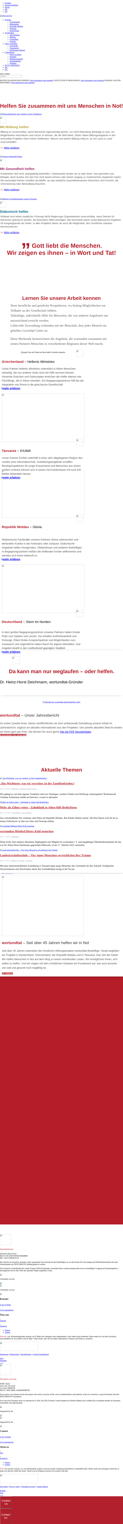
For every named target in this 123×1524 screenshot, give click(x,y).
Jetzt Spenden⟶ (3, 1360)
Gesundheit (14, 39)
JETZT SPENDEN (12, 65)
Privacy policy (14, 1487)
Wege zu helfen (15, 55)
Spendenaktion (15, 61)
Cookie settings (42, 1487)
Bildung (13, 37)
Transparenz (14, 48)
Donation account (28, 1487)
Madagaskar (14, 24)
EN (6, 12)
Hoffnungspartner (16, 59)
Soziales (13, 42)
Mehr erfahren (11, 147)
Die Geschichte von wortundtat (13, 735)
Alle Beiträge (15, 35)
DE (6, 9)
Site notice (4, 1487)
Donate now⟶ (3, 1493)
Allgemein (15, 789)
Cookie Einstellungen (41, 1354)
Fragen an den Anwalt (28, 789)
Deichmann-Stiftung (17, 50)
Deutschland (14, 31)
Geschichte (14, 46)
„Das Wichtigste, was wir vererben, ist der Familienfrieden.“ (37, 783)
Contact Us (6, 1502)
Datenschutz (14, 1354)
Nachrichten (9, 33)
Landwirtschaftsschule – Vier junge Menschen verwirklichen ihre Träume (45, 855)
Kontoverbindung (11, 5)
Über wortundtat (11, 44)
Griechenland (15, 22)
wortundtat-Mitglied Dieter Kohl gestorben (26, 831)
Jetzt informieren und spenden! (41, 80)
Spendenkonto (25, 1354)
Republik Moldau (16, 26)
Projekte (8, 20)
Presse (7, 7)
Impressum (4, 1354)
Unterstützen (9, 52)
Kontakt (8, 3)
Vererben (13, 63)
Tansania (13, 28)
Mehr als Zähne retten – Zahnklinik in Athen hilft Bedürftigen (38, 807)
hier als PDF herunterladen (75, 731)
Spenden (13, 57)
